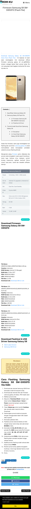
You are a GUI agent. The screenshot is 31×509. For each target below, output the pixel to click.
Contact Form (20, 469)
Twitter (16, 484)
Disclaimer (15, 131)
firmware (14, 154)
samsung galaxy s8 (20, 146)
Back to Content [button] (25, 219)
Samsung (4, 462)
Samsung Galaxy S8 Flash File (16, 115)
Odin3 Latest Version (10, 345)
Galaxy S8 (13, 460)
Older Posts (26, 491)
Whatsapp (16, 477)
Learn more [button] (6, 502)
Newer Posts (5, 491)
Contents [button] (6, 109)
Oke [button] (15, 506)
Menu (27, 2)
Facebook (16, 481)
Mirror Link (21, 280)
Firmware (8, 460)
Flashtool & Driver (17, 123)
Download (14, 280)
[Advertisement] (15, 37)
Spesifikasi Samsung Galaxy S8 (16, 113)
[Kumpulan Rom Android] (6, 3)
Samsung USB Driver (10, 347)
